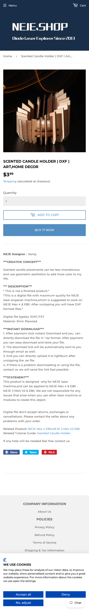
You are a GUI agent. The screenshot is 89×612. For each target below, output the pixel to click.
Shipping (9, 181)
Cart (82, 5)
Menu (13, 5)
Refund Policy (44, 535)
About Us (44, 511)
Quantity (10, 193)
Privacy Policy (44, 527)
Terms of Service (44, 542)
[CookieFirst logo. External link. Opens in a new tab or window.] (4, 560)
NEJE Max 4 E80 (40, 429)
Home (7, 56)
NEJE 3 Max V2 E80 (66, 429)
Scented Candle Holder (53, 433)
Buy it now (44, 230)
